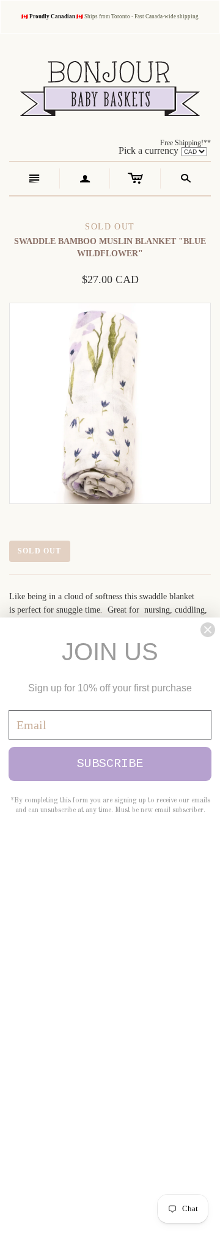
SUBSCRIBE (110, 764)
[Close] (207, 629)
